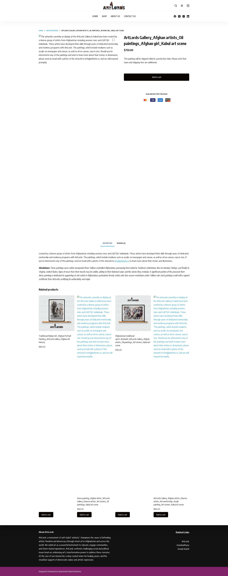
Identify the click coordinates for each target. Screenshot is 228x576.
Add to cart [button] (46, 514)
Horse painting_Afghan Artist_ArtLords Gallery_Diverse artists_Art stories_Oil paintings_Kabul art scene (93, 501)
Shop (104, 16)
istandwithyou (183, 545)
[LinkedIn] (188, 16)
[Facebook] (175, 16)
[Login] (182, 6)
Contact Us (130, 16)
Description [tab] (107, 243)
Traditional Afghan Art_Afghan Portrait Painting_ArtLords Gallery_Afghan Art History (55, 339)
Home (95, 16)
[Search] (176, 5)
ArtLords (185, 541)
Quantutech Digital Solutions (70, 571)
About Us (115, 16)
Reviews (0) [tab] (121, 243)
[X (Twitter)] (179, 16)
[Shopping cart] (188, 5)
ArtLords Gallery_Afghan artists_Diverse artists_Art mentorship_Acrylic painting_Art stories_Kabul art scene (170, 501)
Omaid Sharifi (183, 548)
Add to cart (156, 77)
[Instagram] (183, 16)
